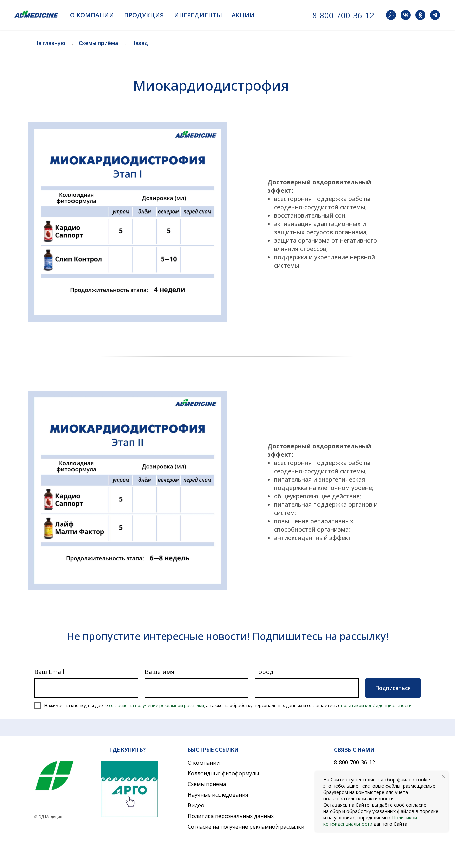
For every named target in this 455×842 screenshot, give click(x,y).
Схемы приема (207, 784)
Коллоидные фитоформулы (223, 773)
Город (264, 672)
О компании (204, 762)
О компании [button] (92, 15)
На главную (49, 43)
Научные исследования (218, 794)
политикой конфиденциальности (376, 705)
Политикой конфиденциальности (370, 820)
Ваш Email (49, 672)
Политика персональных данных (231, 816)
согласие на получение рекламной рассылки (156, 705)
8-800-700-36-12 (343, 15)
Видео (196, 805)
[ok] (420, 15)
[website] (391, 15)
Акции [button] (243, 15)
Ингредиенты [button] (198, 15)
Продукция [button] (144, 15)
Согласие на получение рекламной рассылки (246, 826)
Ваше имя (159, 672)
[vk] (406, 15)
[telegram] (435, 15)
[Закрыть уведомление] (443, 776)
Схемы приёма (98, 43)
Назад (139, 43)
